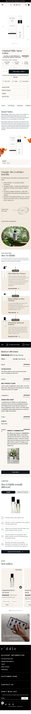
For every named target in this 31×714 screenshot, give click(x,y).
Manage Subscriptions (7, 661)
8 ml (7, 605)
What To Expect (6, 90)
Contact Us (7, 685)
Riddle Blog (4, 669)
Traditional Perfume (22, 492)
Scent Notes (11, 105)
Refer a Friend (5, 667)
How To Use (5, 97)
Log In (3, 664)
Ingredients (20, 105)
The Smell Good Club (7, 659)
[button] (25, 56)
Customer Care (9, 676)
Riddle (8, 492)
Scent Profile (5, 87)
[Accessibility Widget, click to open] (2, 703)
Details (4, 93)
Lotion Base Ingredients (8, 221)
